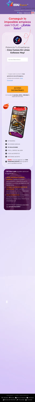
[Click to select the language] (33, 13)
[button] (7, 301)
